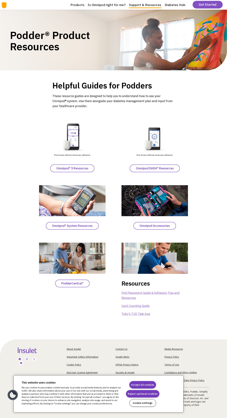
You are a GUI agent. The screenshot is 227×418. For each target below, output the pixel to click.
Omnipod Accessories (155, 226)
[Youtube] (21, 363)
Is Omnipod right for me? (107, 5)
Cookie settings (143, 403)
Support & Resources (145, 5)
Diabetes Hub (175, 5)
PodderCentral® (72, 283)
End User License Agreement (82, 372)
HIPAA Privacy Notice (126, 364)
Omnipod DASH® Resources (155, 168)
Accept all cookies (142, 384)
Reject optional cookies (143, 393)
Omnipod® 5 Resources (72, 168)
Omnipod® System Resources (72, 226)
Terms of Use (171, 364)
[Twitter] (34, 359)
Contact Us (121, 349)
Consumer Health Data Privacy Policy (184, 380)
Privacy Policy (171, 356)
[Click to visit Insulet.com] (31, 350)
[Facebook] (20, 359)
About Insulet (74, 349)
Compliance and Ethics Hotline (180, 372)
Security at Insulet (125, 372)
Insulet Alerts (122, 356)
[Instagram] (27, 359)
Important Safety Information (82, 356)
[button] (12, 395)
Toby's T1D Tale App (135, 314)
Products (77, 5)
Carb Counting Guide (135, 306)
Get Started (208, 4)
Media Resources (173, 349)
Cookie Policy (74, 364)
